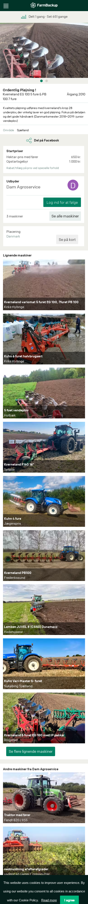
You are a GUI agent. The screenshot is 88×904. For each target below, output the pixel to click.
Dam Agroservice (23, 186)
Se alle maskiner (65, 216)
